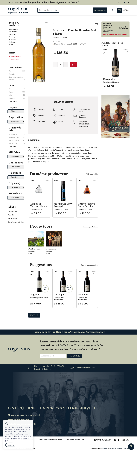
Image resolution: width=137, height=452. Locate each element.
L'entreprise (12, 211)
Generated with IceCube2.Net (119, 448)
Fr (124, 2)
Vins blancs (13, 32)
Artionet (105, 448)
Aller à (12, 207)
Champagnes (13, 29)
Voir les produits (92, 174)
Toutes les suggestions (89, 265)
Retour (34, 315)
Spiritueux (12, 42)
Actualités (11, 215)
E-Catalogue (12, 218)
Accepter (11, 445)
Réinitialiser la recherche (16, 58)
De (128, 2)
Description (34, 140)
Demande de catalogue (75, 439)
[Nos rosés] (115, 116)
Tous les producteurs (90, 227)
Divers (11, 45)
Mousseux (12, 39)
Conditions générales (16, 222)
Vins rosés (12, 34)
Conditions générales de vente (50, 439)
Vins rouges (13, 37)
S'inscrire (75, 356)
